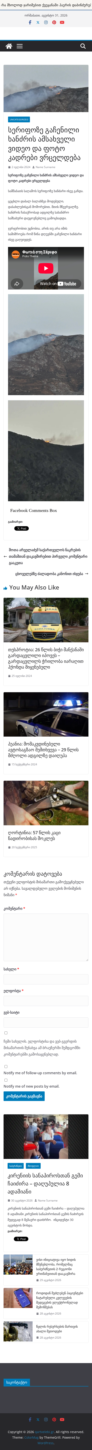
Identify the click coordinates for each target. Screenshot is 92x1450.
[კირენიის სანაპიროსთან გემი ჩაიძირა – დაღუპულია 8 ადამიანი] (46, 1136)
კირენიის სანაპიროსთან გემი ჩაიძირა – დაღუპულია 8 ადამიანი (45, 1183)
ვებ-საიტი (11, 1012)
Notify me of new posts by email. (31, 1086)
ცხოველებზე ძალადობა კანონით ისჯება (49, 573)
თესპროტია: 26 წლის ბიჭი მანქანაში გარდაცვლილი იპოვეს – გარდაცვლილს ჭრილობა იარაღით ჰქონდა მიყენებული (46, 658)
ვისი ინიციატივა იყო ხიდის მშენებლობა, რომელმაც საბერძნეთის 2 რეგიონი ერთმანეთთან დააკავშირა (56, 1266)
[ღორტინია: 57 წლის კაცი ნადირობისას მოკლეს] (46, 783)
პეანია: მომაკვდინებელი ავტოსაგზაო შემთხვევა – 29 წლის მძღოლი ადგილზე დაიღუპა (43, 749)
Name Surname (45, 167)
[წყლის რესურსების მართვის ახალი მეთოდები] (18, 1332)
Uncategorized (19, 119)
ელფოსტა (14, 990)
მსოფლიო (33, 1165)
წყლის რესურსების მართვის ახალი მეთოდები (57, 1328)
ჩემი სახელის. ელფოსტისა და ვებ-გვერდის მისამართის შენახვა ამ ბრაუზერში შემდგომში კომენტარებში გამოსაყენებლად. (42, 1048)
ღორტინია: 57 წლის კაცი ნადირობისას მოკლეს (34, 835)
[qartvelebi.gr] (9, 46)
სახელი (11, 969)
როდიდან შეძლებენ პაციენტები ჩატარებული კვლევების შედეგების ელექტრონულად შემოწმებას (59, 1300)
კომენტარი (14, 908)
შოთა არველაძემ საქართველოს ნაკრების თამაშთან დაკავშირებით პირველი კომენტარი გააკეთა (48, 556)
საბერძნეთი (15, 1165)
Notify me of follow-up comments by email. (40, 1072)
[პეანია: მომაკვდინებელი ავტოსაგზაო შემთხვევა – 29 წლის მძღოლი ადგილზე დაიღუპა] (46, 694)
